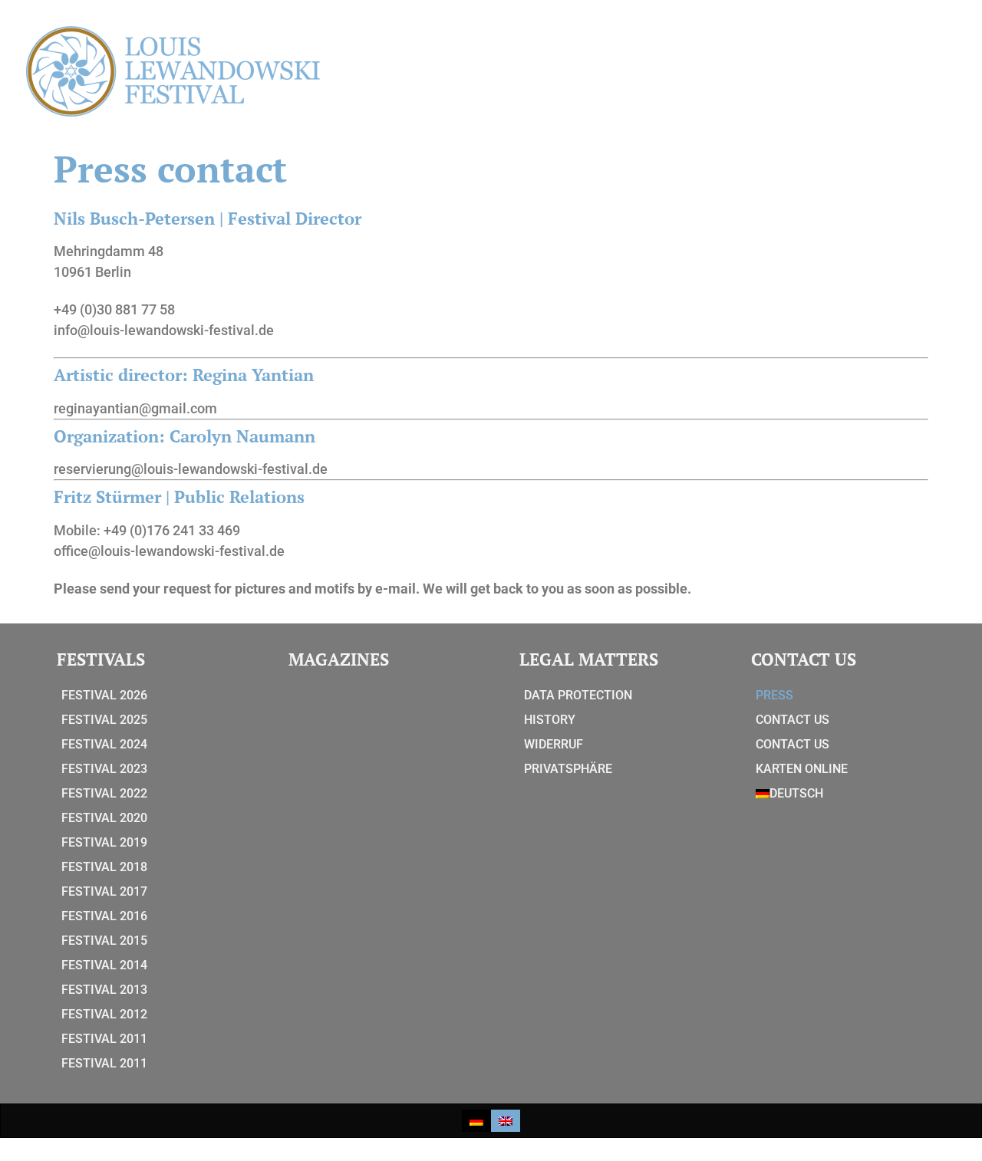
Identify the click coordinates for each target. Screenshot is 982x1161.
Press (774, 695)
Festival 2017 (104, 891)
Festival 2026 (104, 695)
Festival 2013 (104, 989)
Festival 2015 (104, 940)
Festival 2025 (104, 719)
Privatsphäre (568, 768)
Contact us (792, 719)
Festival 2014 (104, 965)
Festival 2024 (104, 744)
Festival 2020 (104, 818)
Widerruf (553, 744)
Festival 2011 (104, 1038)
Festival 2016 (104, 916)
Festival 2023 (104, 768)
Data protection (578, 695)
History (549, 719)
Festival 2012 (104, 1014)
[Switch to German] (476, 1121)
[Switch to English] (505, 1121)
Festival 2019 (104, 842)
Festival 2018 (104, 867)
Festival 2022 (104, 793)
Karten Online (802, 768)
